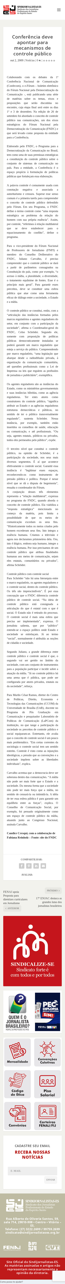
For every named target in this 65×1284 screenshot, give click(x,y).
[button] (11, 1281)
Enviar (50, 1179)
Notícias (30, 60)
